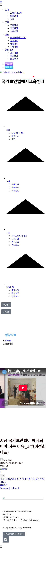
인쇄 (2, 476)
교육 (7, 22)
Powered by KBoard (9, 487)
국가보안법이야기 (18, 37)
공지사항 (14, 52)
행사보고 (14, 55)
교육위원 (14, 28)
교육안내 (14, 25)
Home (8, 340)
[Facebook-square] (6, 539)
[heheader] (23, 83)
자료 (7, 34)
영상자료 (14, 43)
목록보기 (4, 484)
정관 (12, 18)
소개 (7, 9)
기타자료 (14, 46)
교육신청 (14, 31)
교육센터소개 (16, 12)
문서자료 (14, 40)
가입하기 (9, 67)
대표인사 (14, 15)
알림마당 (9, 49)
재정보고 (14, 58)
